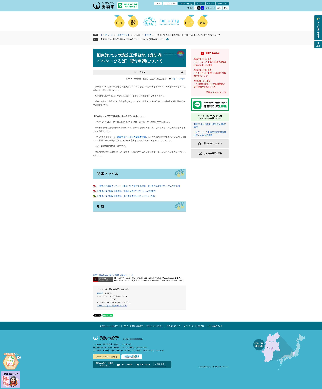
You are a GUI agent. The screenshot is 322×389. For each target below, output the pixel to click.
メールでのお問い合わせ (106, 357)
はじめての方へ (170, 4)
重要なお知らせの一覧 (216, 92)
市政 (202, 22)
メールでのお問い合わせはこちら (112, 305)
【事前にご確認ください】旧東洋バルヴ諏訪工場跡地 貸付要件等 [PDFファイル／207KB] (138, 186)
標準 (219, 8)
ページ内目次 (139, 72)
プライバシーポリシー (155, 326)
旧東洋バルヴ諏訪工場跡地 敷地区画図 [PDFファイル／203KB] (126, 191)
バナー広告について (215, 326)
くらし (119, 22)
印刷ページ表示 (178, 79)
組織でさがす (123, 35)
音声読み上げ (222, 4)
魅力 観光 (133, 22)
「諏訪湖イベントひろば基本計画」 (131, 137)
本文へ (157, 4)
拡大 (226, 8)
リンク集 (200, 326)
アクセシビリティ (173, 326)
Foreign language (186, 4)
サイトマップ (188, 326)
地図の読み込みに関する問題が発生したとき (113, 275)
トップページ (107, 35)
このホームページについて (109, 326)
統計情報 (160, 364)
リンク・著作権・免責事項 (133, 326)
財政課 (148, 35)
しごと (189, 22)
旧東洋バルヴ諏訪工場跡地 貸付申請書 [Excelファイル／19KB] (126, 196)
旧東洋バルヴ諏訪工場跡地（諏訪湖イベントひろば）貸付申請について (133, 39)
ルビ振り (200, 4)
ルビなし (210, 4)
